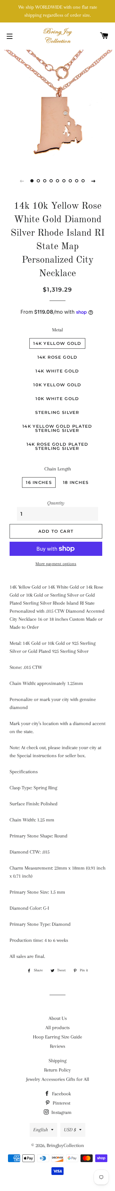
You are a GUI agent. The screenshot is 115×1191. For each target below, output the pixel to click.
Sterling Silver (57, 412)
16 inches (39, 482)
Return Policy (57, 1070)
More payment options (55, 563)
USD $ (70, 1130)
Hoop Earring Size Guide (57, 1037)
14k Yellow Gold (57, 343)
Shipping (57, 1061)
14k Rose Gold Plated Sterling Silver (57, 446)
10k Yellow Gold (57, 384)
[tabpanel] (57, 107)
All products (57, 1027)
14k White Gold (57, 370)
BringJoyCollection (65, 1145)
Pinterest (60, 1103)
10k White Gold (57, 398)
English (40, 1130)
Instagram (61, 1112)
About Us (58, 1018)
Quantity (56, 503)
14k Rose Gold (57, 357)
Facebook (61, 1094)
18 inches (76, 482)
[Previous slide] (22, 181)
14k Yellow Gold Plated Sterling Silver (57, 428)
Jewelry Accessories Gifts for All (57, 1079)
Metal (57, 330)
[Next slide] (93, 181)
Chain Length (57, 469)
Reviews (57, 1046)
